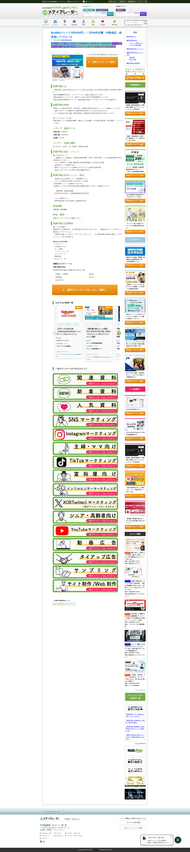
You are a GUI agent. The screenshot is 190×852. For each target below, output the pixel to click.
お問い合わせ (76, 819)
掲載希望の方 (132, 1)
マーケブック (45, 836)
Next (119, 333)
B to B (60, 46)
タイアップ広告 (95, 43)
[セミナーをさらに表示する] (135, 690)
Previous (54, 333)
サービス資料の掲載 (134, 822)
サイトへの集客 (116, 43)
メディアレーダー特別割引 (135, 696)
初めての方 (112, 1)
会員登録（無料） (89, 10)
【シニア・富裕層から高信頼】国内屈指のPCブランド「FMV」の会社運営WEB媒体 (135, 169)
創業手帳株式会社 (67, 40)
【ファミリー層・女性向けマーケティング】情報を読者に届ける (135, 226)
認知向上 (54, 46)
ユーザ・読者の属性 (135, 45)
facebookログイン (102, 10)
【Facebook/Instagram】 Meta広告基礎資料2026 (135, 433)
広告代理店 (81, 46)
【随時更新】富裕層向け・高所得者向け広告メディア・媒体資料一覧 (135, 729)
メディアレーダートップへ (52, 811)
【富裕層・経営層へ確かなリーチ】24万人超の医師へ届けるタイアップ (135, 521)
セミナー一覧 (143, 1)
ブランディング (70, 604)
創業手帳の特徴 (132, 40)
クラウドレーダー (46, 833)
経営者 (73, 43)
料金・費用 (132, 59)
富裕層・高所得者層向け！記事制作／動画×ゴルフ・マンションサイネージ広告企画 (135, 107)
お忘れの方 (103, 12)
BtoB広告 (60, 604)
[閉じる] (171, 837)
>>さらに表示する (140, 743)
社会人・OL (55, 43)
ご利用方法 (122, 1)
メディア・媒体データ (136, 43)
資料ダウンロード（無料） (104, 62)
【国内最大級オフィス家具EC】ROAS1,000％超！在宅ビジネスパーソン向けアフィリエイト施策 (99, 333)
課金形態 (132, 57)
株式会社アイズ (56, 825)
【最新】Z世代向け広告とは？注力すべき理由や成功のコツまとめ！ (135, 737)
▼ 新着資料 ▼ (135, 240)
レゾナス (44, 838)
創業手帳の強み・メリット (136, 49)
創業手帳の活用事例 (134, 63)
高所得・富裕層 (65, 43)
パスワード (100, 12)
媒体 (54, 604)
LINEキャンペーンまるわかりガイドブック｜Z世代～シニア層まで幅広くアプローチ (135, 316)
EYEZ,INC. (96, 850)
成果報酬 (73, 46)
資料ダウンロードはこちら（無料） (87, 289)
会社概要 (42, 829)
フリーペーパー (106, 43)
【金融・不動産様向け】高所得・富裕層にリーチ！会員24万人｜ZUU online (135, 138)
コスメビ (69, 836)
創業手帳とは (132, 36)
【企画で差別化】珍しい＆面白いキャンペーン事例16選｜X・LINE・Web (135, 490)
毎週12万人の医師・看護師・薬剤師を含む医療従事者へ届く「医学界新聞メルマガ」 (135, 259)
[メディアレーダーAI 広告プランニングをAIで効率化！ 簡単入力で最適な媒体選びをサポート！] (176, 840)
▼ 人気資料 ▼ (135, 389)
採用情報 (49, 829)
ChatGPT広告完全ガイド (133, 409)
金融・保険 (89, 46)
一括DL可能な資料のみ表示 (134, 25)
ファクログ (79, 836)
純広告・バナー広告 (83, 43)
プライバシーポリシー (59, 829)
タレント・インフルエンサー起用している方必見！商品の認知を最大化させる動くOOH (135, 344)
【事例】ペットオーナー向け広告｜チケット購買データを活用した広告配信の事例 (135, 286)
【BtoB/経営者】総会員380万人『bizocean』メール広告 (135, 196)
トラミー (58, 833)
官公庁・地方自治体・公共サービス (104, 46)
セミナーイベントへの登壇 (134, 828)
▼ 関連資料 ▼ (135, 85)
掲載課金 (66, 46)
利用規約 (67, 819)
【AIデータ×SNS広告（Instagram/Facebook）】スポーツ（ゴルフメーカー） (69, 331)
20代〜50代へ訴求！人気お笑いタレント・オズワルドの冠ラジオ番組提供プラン (135, 375)
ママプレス (59, 836)
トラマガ (69, 833)
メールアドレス (86, 12)
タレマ (78, 833)
